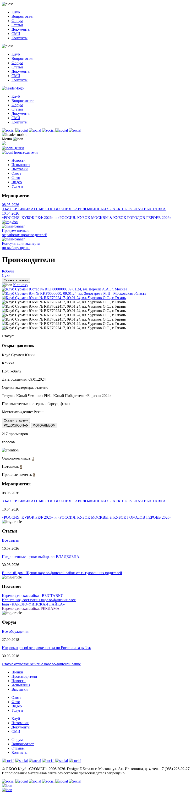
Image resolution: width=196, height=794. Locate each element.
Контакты (19, 38)
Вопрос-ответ (22, 16)
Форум (17, 21)
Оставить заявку (16, 280)
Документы (20, 29)
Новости (18, 160)
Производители (25, 152)
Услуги (17, 186)
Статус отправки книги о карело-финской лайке (41, 664)
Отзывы (18, 748)
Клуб (15, 12)
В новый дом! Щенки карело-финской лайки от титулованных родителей (62, 573)
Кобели (8, 271)
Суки (6, 275)
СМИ (15, 34)
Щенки (18, 148)
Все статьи (10, 540)
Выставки (19, 169)
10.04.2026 (10, 213)
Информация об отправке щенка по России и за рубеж (46, 648)
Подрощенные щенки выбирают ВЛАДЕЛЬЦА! (41, 557)
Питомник (20, 723)
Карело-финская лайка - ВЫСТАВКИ (33, 596)
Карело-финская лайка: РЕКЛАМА (31, 608)
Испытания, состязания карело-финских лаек (39, 600)
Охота (16, 173)
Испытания (20, 165)
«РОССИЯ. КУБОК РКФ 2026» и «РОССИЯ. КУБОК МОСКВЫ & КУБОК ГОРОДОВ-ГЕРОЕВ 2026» (86, 218)
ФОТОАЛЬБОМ (44, 425)
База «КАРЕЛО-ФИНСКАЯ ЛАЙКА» (33, 604)
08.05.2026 (10, 205)
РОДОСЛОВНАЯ (16, 425)
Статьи (17, 25)
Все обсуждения (15, 631)
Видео (16, 182)
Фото (15, 178)
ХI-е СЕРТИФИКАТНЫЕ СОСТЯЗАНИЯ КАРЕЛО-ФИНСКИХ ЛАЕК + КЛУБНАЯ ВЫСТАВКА (84, 209)
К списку (20, 285)
